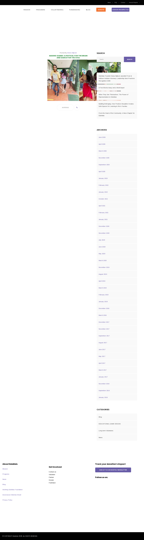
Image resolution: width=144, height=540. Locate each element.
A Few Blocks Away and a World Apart (112, 88)
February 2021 (103, 212)
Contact (123, 2)
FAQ (116, 2)
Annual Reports (133, 2)
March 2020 (103, 260)
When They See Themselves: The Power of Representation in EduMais (113, 96)
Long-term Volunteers (106, 430)
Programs (40, 10)
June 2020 (102, 247)
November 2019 (104, 267)
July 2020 (102, 240)
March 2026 (103, 151)
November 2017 (104, 329)
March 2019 (103, 288)
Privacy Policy (7, 500)
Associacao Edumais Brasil (11, 495)
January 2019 (103, 301)
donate (101, 10)
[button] (72, 10)
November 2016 (104, 384)
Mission (27, 10)
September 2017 (104, 336)
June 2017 (102, 349)
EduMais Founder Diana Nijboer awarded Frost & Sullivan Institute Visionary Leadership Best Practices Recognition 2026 (117, 78)
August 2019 (103, 274)
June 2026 (102, 137)
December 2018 (104, 308)
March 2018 (103, 315)
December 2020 (104, 226)
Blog (88, 10)
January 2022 (103, 192)
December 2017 (104, 322)
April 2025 (102, 171)
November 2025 (104, 158)
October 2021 (103, 199)
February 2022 (103, 185)
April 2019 (102, 281)
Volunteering (57, 10)
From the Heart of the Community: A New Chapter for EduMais (117, 114)
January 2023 (103, 178)
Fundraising (74, 10)
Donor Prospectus (120, 10)
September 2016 (104, 390)
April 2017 (102, 363)
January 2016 (103, 397)
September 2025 (104, 164)
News (109, 2)
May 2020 (102, 253)
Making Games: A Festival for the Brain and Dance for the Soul (68, 56)
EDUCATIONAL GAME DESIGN (110, 424)
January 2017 (103, 377)
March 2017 (103, 370)
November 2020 (104, 233)
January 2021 (103, 219)
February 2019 (103, 295)
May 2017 (102, 356)
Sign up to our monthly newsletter (113, 470)
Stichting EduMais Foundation (12, 489)
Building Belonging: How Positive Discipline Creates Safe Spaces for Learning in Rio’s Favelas (116, 105)
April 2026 (102, 144)
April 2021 (102, 206)
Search (129, 59)
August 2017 (103, 342)
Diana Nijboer (72, 53)
